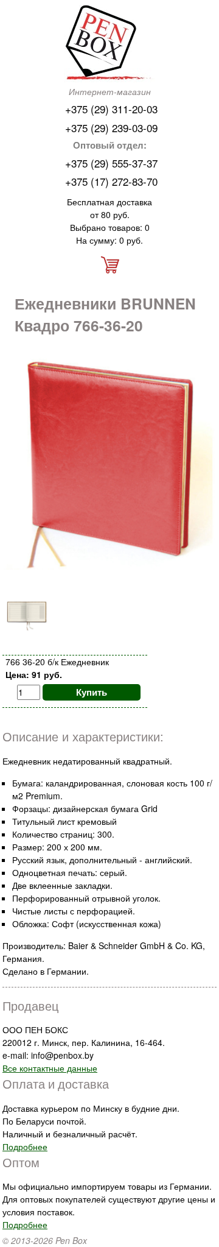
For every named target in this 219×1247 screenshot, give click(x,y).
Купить (91, 692)
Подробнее (24, 1146)
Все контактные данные (49, 1068)
